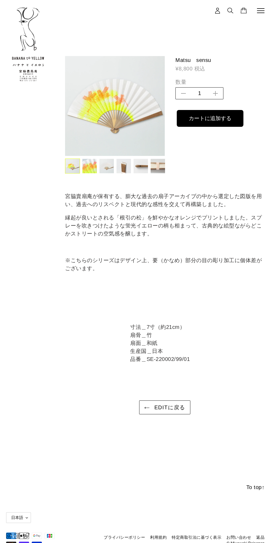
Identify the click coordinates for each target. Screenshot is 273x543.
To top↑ (255, 487)
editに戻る (168, 407)
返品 (260, 537)
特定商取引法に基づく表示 (196, 537)
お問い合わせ (238, 537)
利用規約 (158, 537)
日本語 (17, 517)
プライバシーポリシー (124, 537)
